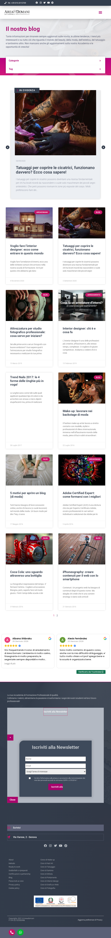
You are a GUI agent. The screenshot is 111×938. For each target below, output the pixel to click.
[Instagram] (40, 2)
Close (12, 799)
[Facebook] (36, 2)
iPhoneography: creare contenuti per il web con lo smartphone (80, 575)
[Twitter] (44, 2)
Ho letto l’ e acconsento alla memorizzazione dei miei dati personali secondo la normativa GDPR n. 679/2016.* (59, 779)
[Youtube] (48, 2)
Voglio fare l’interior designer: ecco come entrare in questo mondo (27, 249)
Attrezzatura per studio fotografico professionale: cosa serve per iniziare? (50, 170)
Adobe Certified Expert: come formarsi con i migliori (82, 494)
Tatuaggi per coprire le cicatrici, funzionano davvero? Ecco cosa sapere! (82, 249)
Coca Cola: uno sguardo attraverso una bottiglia (26, 573)
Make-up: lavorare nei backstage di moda (77, 412)
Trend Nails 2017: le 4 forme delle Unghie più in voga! (27, 380)
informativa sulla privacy (49, 778)
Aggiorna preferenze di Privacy (90, 920)
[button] (100, 12)
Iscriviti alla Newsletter (55, 711)
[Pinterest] (52, 2)
